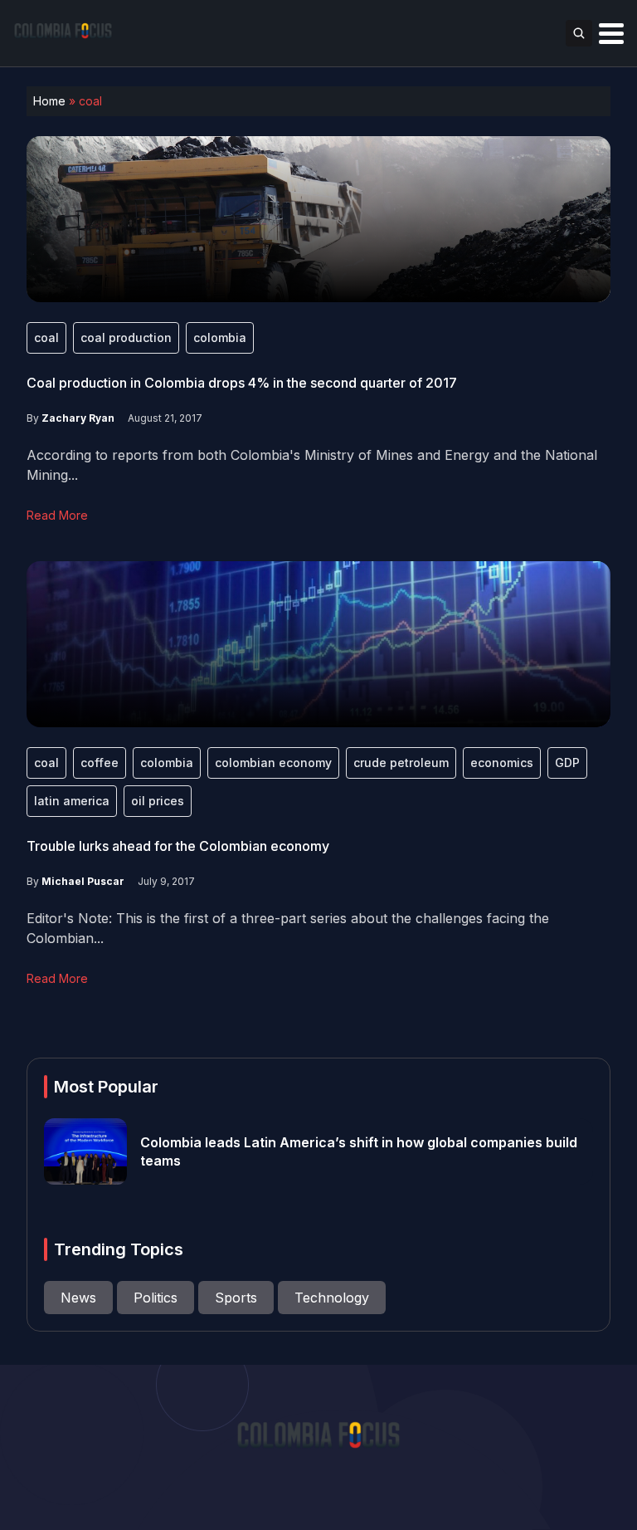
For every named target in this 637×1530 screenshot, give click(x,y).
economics (501, 762)
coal (46, 337)
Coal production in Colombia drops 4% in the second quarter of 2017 (242, 382)
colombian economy (273, 762)
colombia (219, 337)
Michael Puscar (82, 881)
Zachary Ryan (77, 418)
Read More (57, 515)
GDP (567, 762)
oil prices (157, 801)
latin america (71, 801)
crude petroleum (401, 762)
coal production (126, 337)
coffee (99, 762)
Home (49, 101)
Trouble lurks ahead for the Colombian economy (178, 846)
